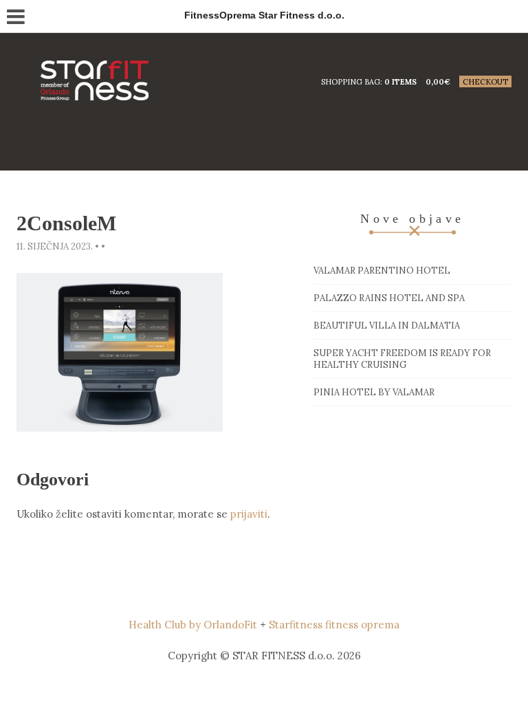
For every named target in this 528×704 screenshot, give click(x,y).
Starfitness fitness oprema (334, 624)
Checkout (485, 82)
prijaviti (248, 513)
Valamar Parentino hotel (382, 270)
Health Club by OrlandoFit (193, 624)
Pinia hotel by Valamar (374, 392)
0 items (400, 82)
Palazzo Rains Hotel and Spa (389, 298)
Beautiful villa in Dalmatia (387, 325)
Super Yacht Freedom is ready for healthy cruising (402, 359)
